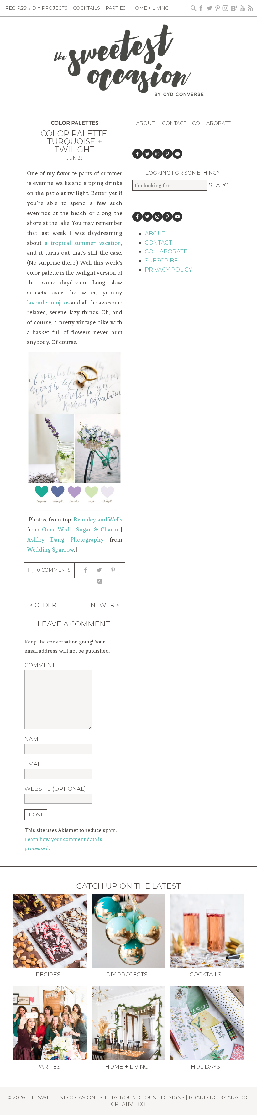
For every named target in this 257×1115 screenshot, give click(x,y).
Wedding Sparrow (50, 549)
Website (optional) (55, 788)
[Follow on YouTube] (177, 154)
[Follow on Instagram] (157, 154)
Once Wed (56, 529)
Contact (174, 123)
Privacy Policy (168, 269)
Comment (39, 665)
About (145, 123)
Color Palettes (75, 123)
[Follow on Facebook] (137, 154)
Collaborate (211, 123)
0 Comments (54, 570)
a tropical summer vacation (83, 243)
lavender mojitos (48, 302)
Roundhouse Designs (152, 1097)
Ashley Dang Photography (65, 539)
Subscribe (161, 260)
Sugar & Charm (97, 529)
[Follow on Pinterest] (167, 154)
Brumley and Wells (98, 519)
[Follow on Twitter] (147, 154)
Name (33, 739)
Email (33, 764)
